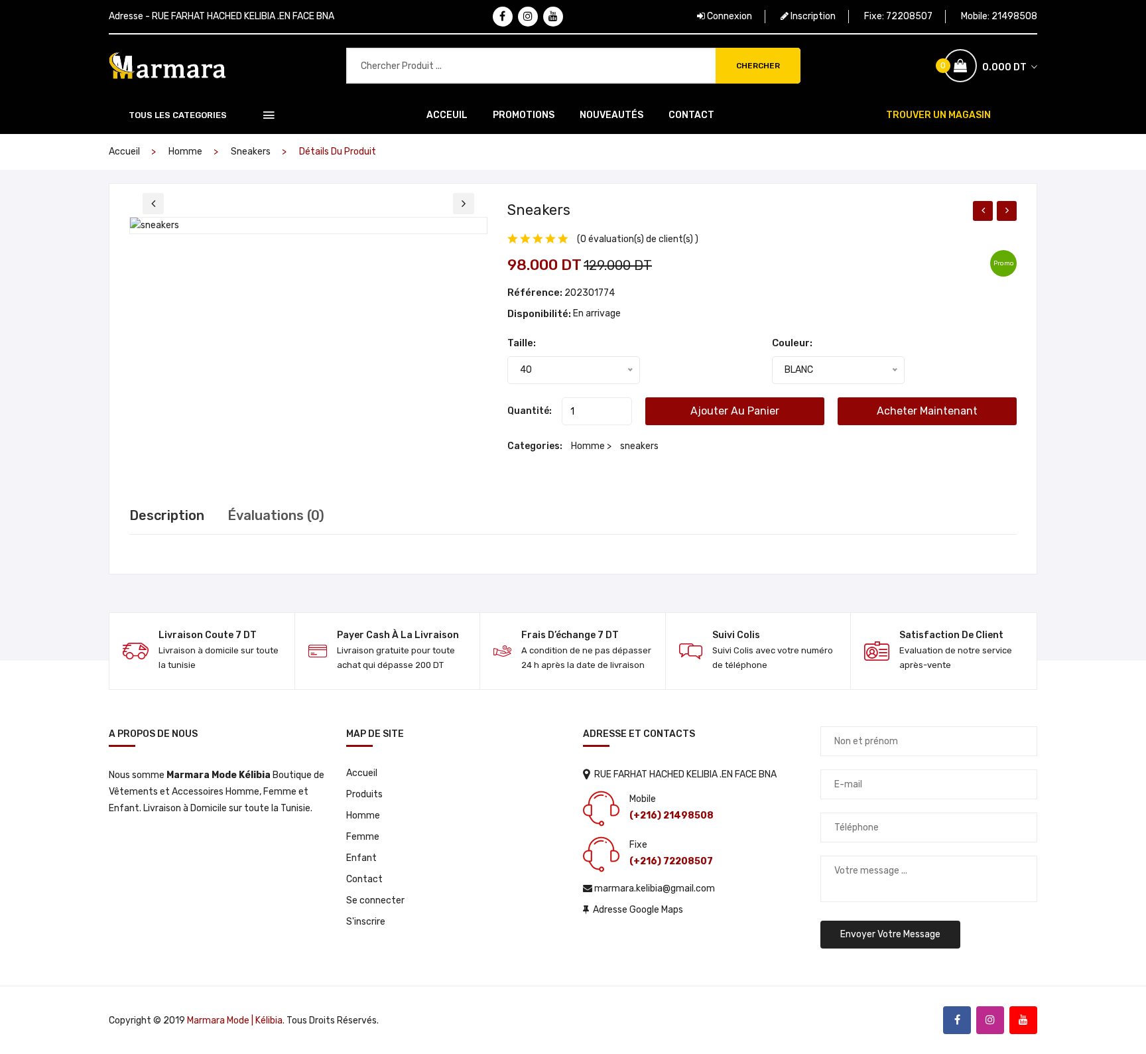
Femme (362, 836)
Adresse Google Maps (636, 909)
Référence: (534, 292)
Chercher (758, 65)
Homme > (592, 446)
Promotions (523, 115)
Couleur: (792, 343)
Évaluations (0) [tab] (275, 515)
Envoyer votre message (890, 934)
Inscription (812, 16)
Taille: (521, 343)
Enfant (361, 858)
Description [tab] (166, 515)
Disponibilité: (540, 314)
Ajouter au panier (734, 411)
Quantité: (529, 411)
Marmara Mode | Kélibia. (236, 1020)
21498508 (1014, 16)
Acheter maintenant (927, 411)
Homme (185, 151)
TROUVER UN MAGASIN (938, 115)
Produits (364, 794)
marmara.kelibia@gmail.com (653, 888)
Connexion (728, 16)
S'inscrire (365, 921)
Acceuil (447, 115)
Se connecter (375, 900)
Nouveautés (611, 115)
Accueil (124, 151)
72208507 (909, 16)
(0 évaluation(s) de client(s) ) (637, 239)
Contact (691, 115)
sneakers (251, 151)
